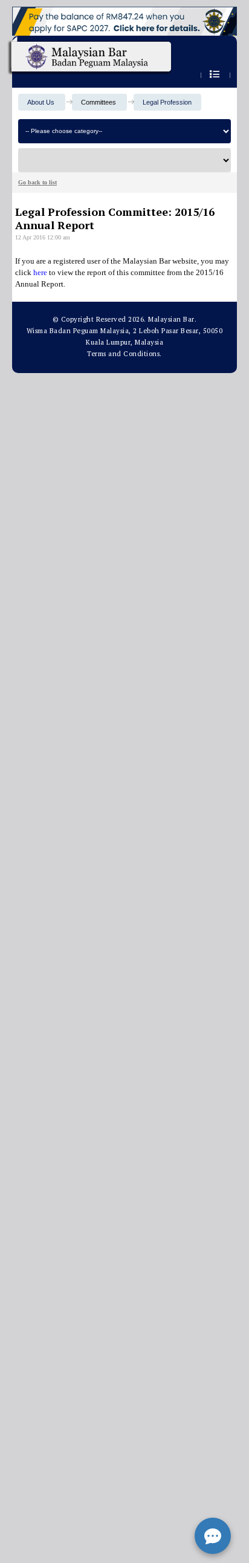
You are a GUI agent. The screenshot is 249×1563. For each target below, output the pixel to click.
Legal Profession (167, 102)
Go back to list (37, 182)
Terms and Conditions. (124, 353)
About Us (40, 102)
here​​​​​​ (40, 272)
